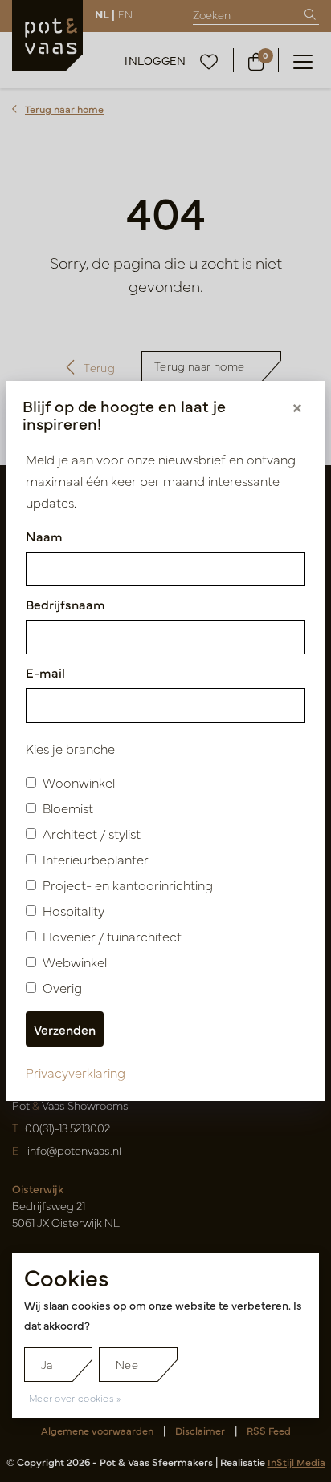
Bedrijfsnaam (65, 604)
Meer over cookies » (75, 1397)
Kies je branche (70, 748)
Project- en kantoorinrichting (128, 884)
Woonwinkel (79, 782)
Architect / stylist (92, 833)
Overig (62, 987)
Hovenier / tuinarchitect (112, 936)
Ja (47, 1364)
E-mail (45, 672)
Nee (127, 1364)
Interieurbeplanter (96, 859)
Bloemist (68, 807)
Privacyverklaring (75, 1072)
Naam (44, 536)
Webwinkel (75, 961)
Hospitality (73, 910)
